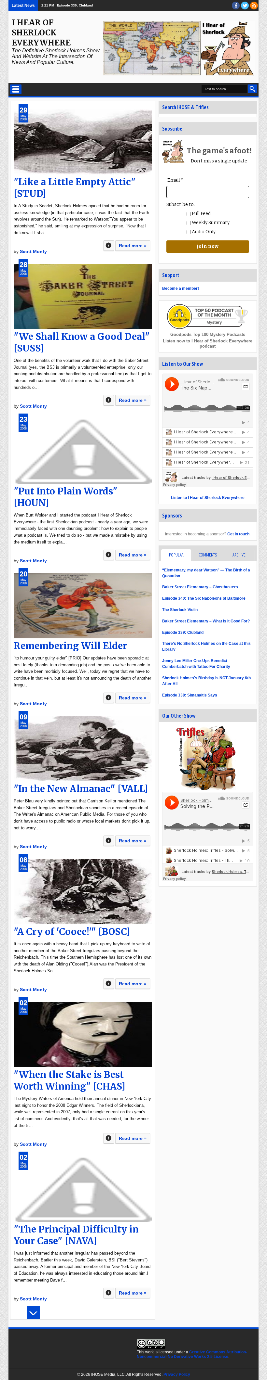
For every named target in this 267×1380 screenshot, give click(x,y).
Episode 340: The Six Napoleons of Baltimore (204, 598)
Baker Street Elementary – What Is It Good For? (206, 621)
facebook (236, 5)
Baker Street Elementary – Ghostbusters (200, 587)
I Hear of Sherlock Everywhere (41, 33)
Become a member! (180, 288)
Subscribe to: (180, 204)
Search (252, 88)
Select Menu (15, 89)
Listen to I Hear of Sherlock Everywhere (208, 497)
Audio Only (203, 232)
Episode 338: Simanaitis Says (189, 695)
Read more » (133, 245)
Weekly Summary (210, 222)
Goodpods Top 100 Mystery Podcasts (207, 334)
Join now (207, 246)
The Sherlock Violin (180, 609)
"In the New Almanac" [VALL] (81, 789)
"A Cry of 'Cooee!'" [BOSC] (72, 932)
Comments (208, 555)
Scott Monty (33, 251)
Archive (239, 555)
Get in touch (238, 534)
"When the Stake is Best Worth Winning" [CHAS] (69, 1080)
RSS (254, 5)
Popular (176, 555)
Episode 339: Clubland (183, 632)
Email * (175, 180)
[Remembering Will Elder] (83, 605)
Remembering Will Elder (70, 646)
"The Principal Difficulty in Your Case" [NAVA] (76, 1235)
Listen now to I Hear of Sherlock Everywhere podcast (207, 344)
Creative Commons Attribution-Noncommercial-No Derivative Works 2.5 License (192, 1354)
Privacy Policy (176, 1374)
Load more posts (33, 1312)
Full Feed (201, 213)
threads (245, 5)
